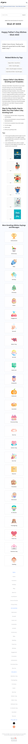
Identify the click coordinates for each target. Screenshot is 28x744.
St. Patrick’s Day (14, 708)
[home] (3, 2)
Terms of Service (14, 600)
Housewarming (14, 664)
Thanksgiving (14, 680)
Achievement (14, 660)
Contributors (14, 596)
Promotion (14, 656)
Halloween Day (14, 704)
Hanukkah (14, 712)
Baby (14, 636)
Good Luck (14, 620)
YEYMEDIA (14, 740)
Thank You (14, 644)
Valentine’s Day (14, 676)
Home (1, 6)
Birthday (14, 648)
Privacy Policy (14, 604)
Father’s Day (14, 700)
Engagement (14, 652)
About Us (14, 592)
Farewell (14, 616)
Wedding (14, 640)
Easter (14, 688)
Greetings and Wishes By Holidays (9, 6)
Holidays (14, 584)
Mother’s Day (14, 696)
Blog (14, 588)
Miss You (14, 668)
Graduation (14, 624)
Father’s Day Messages (14, 65)
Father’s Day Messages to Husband (14, 68)
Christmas (14, 684)
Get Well (14, 628)
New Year (14, 692)
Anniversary (14, 632)
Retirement (14, 612)
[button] (26, 3)
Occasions (14, 580)
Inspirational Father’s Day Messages (14, 71)
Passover (14, 716)
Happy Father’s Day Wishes (20, 6)
